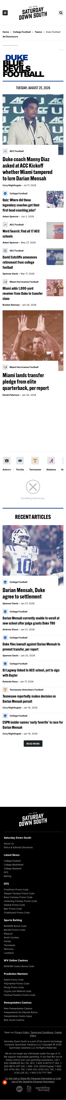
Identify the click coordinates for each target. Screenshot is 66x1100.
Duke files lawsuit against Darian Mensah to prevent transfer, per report (31, 647)
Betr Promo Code (13, 908)
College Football (12, 860)
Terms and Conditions (41, 1032)
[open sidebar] (5, 12)
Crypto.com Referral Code (17, 991)
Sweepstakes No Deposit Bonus (20, 1012)
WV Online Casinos (16, 960)
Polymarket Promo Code (16, 983)
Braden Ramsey (11, 304)
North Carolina (11, 937)
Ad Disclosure (10, 36)
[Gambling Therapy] (43, 1089)
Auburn (7, 469)
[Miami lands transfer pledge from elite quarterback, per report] (33, 340)
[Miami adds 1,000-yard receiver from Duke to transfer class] (54, 287)
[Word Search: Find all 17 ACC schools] (54, 230)
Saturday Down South (17, 837)
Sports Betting (13, 920)
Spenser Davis (10, 273)
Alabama (51, 469)
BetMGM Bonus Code (15, 926)
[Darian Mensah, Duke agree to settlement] (33, 555)
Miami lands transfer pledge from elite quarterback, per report (26, 381)
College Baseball (12, 868)
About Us (9, 843)
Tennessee (35, 469)
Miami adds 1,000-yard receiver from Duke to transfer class (23, 293)
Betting (7, 876)
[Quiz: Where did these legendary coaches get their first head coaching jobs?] (54, 199)
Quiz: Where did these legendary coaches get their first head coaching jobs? (21, 204)
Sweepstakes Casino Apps (18, 1016)
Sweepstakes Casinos (18, 1002)
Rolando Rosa (10, 681)
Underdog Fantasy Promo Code (20, 901)
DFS (6, 872)
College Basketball (13, 864)
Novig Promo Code (14, 987)
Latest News (12, 855)
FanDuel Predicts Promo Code (19, 995)
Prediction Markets (16, 973)
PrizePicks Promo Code (16, 889)
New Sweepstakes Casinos (18, 1008)
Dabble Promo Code (14, 904)
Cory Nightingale (12, 185)
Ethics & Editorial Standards (18, 847)
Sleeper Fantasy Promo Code (19, 893)
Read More (33, 743)
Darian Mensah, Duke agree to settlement (24, 593)
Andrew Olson (10, 629)
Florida (20, 469)
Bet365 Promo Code (14, 929)
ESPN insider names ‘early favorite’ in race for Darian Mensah (33, 725)
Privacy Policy (22, 1032)
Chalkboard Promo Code (17, 912)
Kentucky (9, 949)
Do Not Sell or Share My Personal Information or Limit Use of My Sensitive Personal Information (33, 1080)
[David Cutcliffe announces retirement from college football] (54, 256)
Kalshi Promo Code (14, 979)
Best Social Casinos (14, 1020)
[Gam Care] (29, 1089)
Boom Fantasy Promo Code (18, 897)
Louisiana (9, 952)
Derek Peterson (11, 395)
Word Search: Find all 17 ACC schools (21, 234)
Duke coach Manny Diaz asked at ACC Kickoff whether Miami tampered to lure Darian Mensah (27, 168)
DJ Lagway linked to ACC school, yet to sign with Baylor (31, 673)
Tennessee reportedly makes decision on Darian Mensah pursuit (29, 699)
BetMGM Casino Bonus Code (19, 966)
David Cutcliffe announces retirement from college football (20, 262)
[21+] (19, 1089)
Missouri (8, 933)
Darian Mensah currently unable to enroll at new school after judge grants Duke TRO (31, 620)
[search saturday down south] (60, 12)
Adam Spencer (11, 216)
